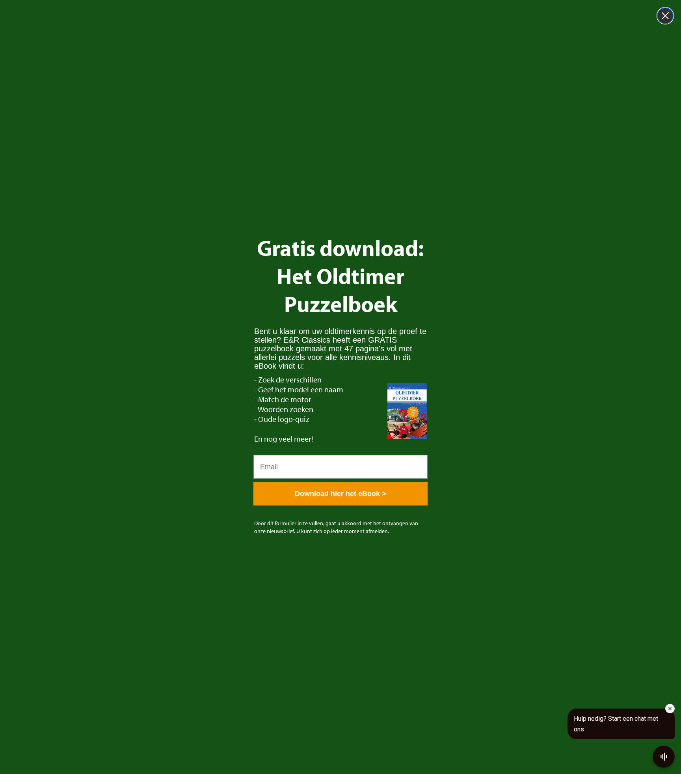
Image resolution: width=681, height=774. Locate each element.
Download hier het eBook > (340, 494)
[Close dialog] (665, 16)
